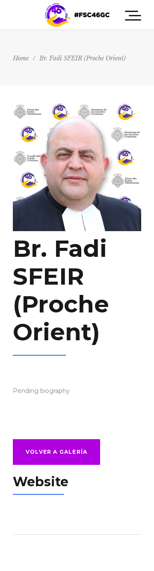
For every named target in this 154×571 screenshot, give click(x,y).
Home (21, 58)
